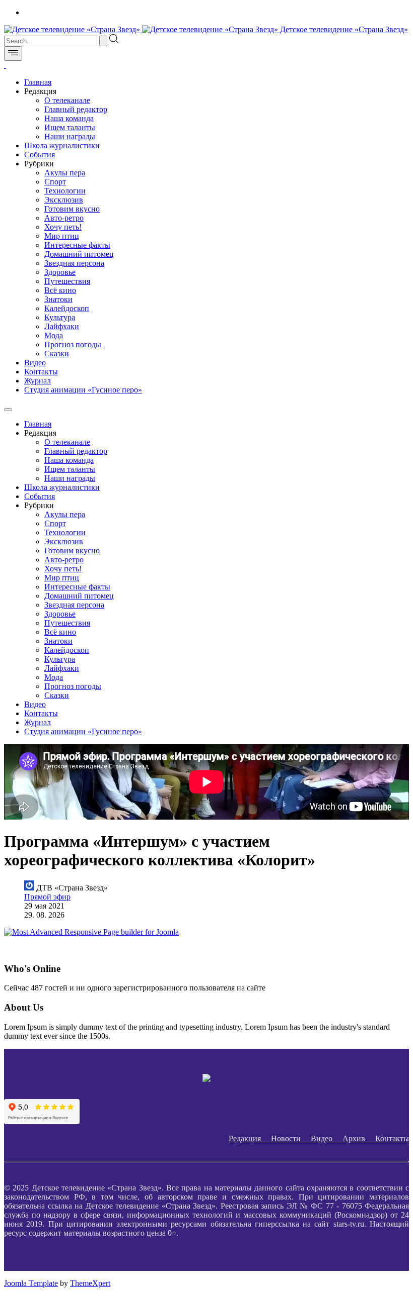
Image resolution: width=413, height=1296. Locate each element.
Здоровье (60, 272)
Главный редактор (75, 109)
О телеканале (67, 100)
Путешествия (67, 281)
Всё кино (60, 290)
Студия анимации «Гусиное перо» (83, 389)
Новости (291, 1138)
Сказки (56, 353)
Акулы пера (64, 172)
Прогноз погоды (72, 344)
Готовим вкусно (72, 209)
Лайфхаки (61, 326)
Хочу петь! (63, 227)
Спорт (55, 181)
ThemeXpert (90, 1283)
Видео (35, 362)
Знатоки (58, 299)
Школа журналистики (62, 145)
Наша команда (69, 118)
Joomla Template (31, 1283)
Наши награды (69, 136)
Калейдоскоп (66, 308)
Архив (358, 1138)
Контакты (41, 371)
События (39, 154)
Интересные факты (77, 245)
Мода (53, 335)
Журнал (37, 380)
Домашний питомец (79, 254)
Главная (37, 82)
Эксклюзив (63, 199)
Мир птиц (61, 236)
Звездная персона (74, 263)
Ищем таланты (69, 127)
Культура (59, 317)
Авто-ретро (64, 218)
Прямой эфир (47, 896)
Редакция (250, 1138)
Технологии (65, 190)
